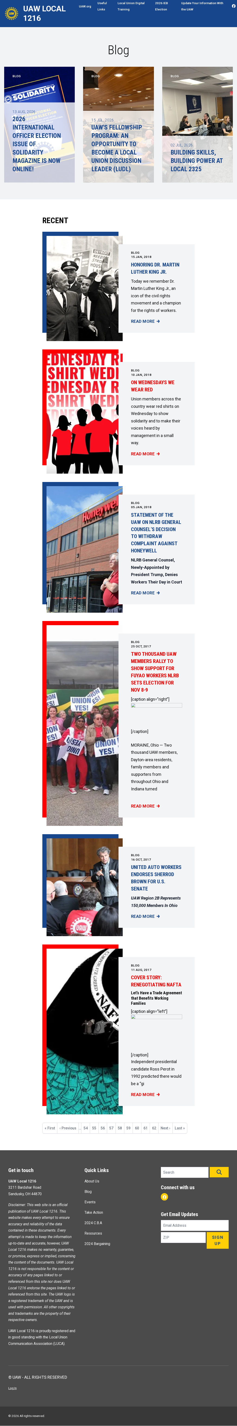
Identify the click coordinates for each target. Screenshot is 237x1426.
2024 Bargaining (97, 1244)
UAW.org (85, 6)
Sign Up (218, 1240)
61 (146, 1128)
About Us (91, 1181)
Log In (12, 1388)
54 (87, 1128)
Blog (135, 252)
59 (129, 1129)
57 (112, 1128)
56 (104, 1128)
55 (95, 1128)
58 (121, 1128)
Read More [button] (145, 321)
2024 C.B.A (93, 1223)
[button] (219, 1172)
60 (138, 1128)
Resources (93, 1233)
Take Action (93, 1212)
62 (155, 1128)
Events (90, 1202)
